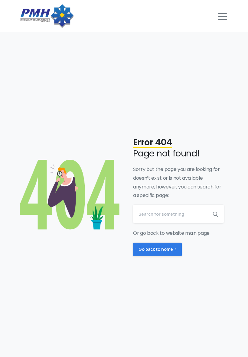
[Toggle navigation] (222, 16)
